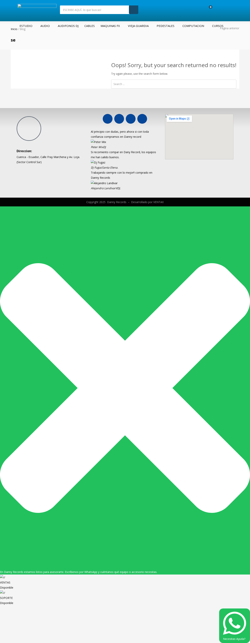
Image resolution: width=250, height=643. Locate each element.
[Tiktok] (142, 119)
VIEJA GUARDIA (138, 26)
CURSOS (217, 26)
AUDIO (45, 26)
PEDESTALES (165, 26)
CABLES (89, 26)
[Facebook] (107, 119)
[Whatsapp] (131, 119)
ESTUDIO (26, 26)
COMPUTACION (193, 26)
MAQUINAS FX (110, 26)
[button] (208, 9)
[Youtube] (119, 119)
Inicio (14, 29)
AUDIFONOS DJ (68, 26)
